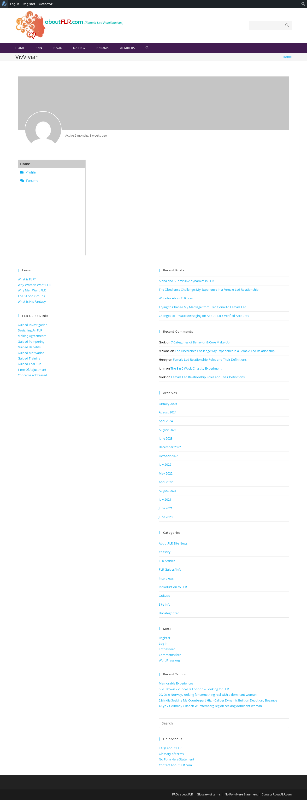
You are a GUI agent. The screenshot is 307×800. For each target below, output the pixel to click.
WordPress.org (169, 660)
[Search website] (147, 48)
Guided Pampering (31, 341)
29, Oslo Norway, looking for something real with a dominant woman (208, 694)
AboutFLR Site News (173, 543)
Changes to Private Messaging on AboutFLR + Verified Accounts (204, 315)
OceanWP (46, 4)
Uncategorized (169, 613)
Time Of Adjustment (32, 369)
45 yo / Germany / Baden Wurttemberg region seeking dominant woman (210, 706)
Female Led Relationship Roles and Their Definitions (210, 359)
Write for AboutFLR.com (176, 298)
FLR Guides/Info (170, 569)
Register (29, 4)
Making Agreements (32, 336)
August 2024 (167, 412)
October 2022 (168, 456)
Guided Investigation (32, 325)
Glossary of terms (171, 754)
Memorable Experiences (176, 683)
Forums (31, 180)
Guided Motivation (31, 353)
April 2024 (166, 421)
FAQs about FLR (170, 748)
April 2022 (166, 482)
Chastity (165, 552)
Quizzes (164, 595)
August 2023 (167, 430)
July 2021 (165, 499)
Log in (163, 643)
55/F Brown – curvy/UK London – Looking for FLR (194, 689)
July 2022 (165, 464)
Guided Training (29, 358)
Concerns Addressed (32, 375)
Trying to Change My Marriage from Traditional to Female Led (202, 307)
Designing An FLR (30, 330)
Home (25, 164)
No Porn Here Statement (176, 759)
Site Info (165, 604)
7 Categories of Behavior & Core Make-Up (200, 342)
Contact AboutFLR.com (175, 765)
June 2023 (165, 438)
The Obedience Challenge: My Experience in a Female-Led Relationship (209, 289)
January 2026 (168, 403)
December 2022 (170, 447)
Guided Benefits (29, 347)
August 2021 (167, 490)
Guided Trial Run (29, 364)
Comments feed (170, 655)
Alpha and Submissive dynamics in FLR (186, 281)
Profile (30, 172)
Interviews (166, 578)
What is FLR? (27, 279)
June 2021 (165, 508)
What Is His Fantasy (32, 301)
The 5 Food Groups (31, 296)
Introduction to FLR (173, 587)
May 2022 (165, 473)
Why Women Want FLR (34, 285)
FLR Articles (167, 561)
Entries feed (167, 649)
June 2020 (165, 517)
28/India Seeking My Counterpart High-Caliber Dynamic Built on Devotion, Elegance (218, 700)
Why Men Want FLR (32, 290)
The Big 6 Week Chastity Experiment (196, 368)
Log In (14, 4)
